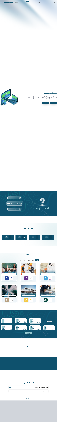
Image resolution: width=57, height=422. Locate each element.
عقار (24, 260)
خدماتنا (45, 2)
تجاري (20, 260)
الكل (37, 260)
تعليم (29, 260)
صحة (33, 260)
